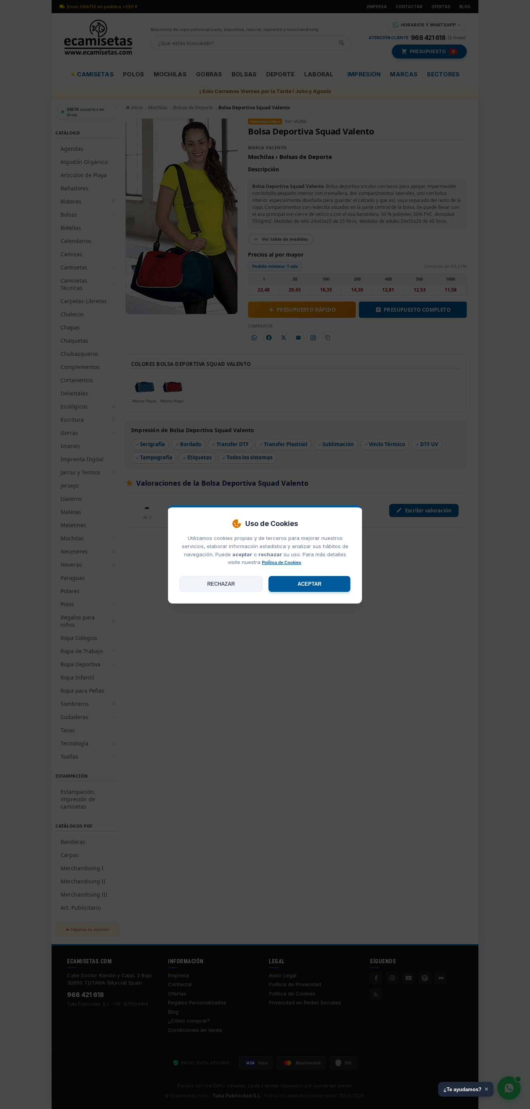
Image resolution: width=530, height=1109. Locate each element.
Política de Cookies (281, 562)
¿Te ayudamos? (465, 1089)
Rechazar (221, 584)
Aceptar (309, 584)
